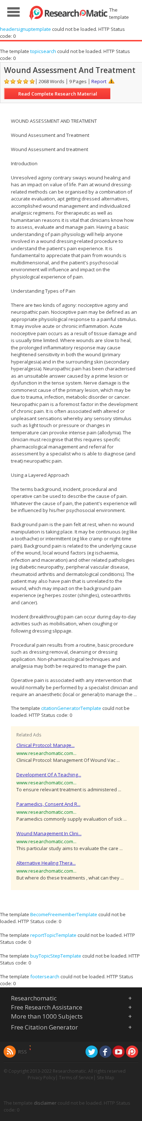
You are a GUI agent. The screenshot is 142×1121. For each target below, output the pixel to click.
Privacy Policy (41, 1078)
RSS (22, 1051)
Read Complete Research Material (57, 93)
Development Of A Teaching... (48, 774)
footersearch (44, 976)
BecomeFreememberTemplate (63, 914)
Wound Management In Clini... (49, 833)
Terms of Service (76, 1078)
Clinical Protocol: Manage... (45, 745)
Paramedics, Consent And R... (48, 804)
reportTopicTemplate (53, 935)
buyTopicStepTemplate (55, 956)
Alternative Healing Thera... (46, 863)
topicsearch (43, 51)
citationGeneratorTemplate (71, 708)
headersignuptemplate (25, 29)
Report (98, 81)
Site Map (105, 1078)
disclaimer (45, 1103)
